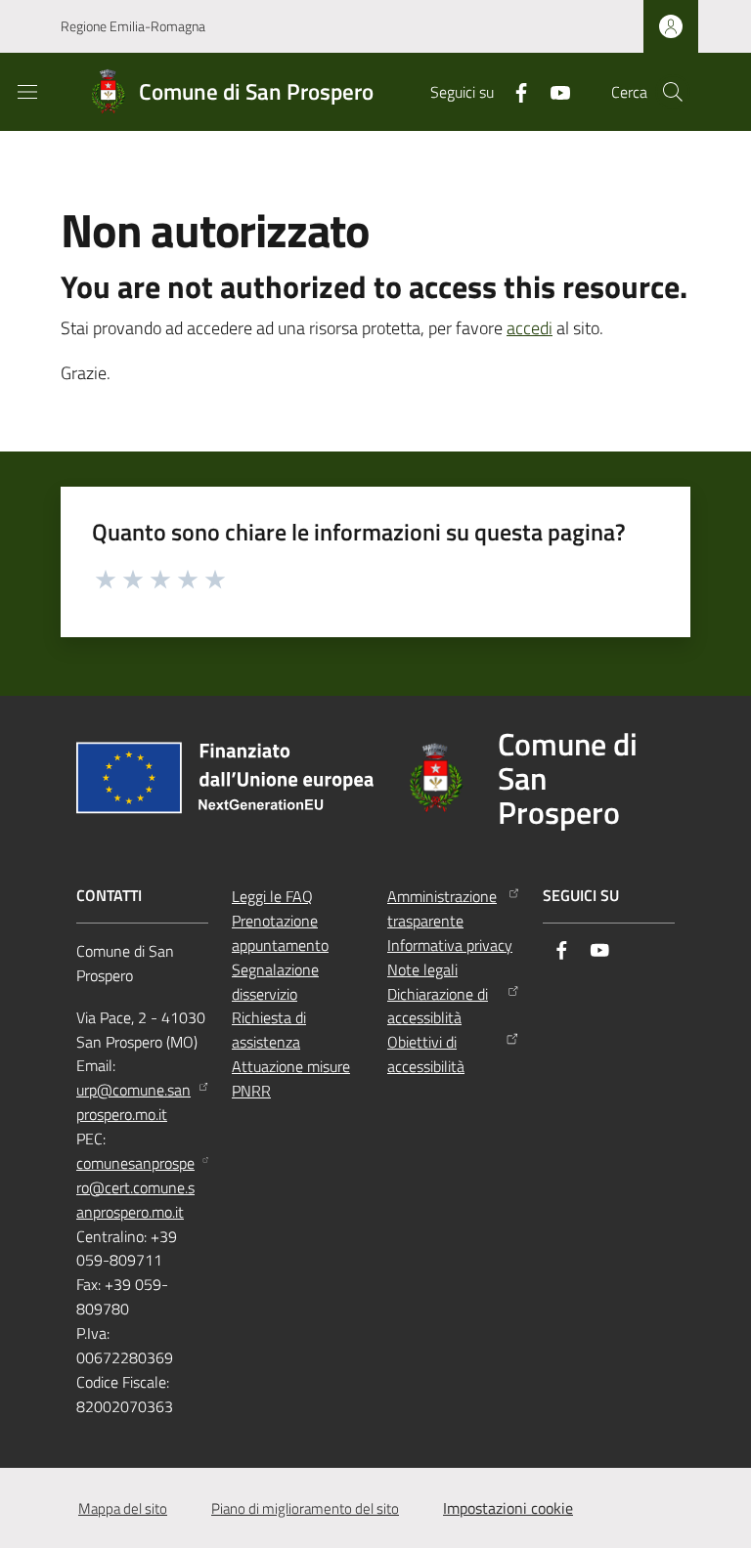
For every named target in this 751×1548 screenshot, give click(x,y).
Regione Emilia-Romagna (133, 26)
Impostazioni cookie (508, 1508)
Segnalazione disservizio (275, 982)
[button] (672, 91)
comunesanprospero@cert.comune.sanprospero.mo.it (135, 1187)
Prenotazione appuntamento (280, 933)
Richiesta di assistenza (269, 1030)
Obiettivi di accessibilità (425, 1054)
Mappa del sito (122, 1508)
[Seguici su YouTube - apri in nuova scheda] (552, 91)
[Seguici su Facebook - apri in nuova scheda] (513, 91)
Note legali (422, 969)
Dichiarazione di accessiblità (437, 1006)
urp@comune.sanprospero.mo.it (133, 1102)
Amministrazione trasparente (442, 908)
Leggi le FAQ (272, 896)
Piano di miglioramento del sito (305, 1508)
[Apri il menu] (27, 92)
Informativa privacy (449, 945)
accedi (529, 328)
